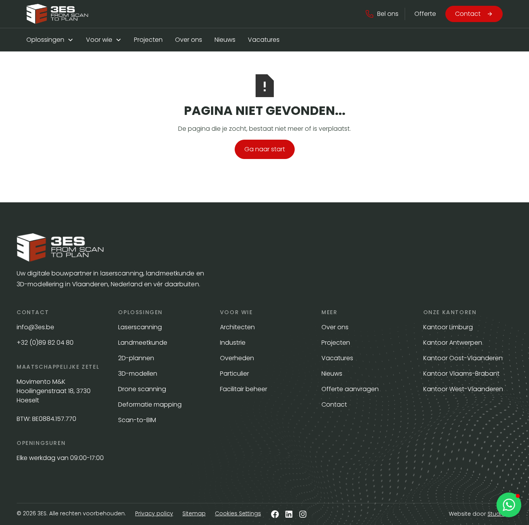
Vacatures (264, 39)
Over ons (188, 39)
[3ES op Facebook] (275, 514)
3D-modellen (137, 373)
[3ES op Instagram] (302, 514)
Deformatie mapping (150, 404)
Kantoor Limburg (448, 327)
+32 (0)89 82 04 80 (45, 342)
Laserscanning (140, 327)
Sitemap (194, 513)
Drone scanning (142, 389)
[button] (382, 14)
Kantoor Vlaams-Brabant (461, 373)
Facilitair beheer (243, 389)
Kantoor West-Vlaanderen (463, 389)
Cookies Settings (238, 513)
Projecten (148, 39)
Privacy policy (154, 513)
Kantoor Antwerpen (452, 342)
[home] (57, 14)
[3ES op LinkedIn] (289, 514)
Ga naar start (264, 149)
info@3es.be (36, 327)
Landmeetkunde (142, 342)
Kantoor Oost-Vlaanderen (463, 358)
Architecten (237, 327)
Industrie (233, 342)
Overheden (237, 358)
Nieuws (225, 39)
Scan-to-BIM (137, 420)
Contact (334, 404)
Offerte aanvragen (350, 389)
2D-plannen (136, 358)
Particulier (234, 373)
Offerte (425, 13)
